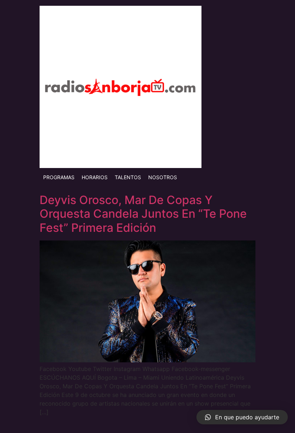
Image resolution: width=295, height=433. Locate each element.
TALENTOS (128, 177)
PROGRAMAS (58, 177)
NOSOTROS (162, 177)
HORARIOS (95, 177)
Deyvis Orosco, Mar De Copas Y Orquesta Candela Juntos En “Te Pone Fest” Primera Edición (143, 214)
